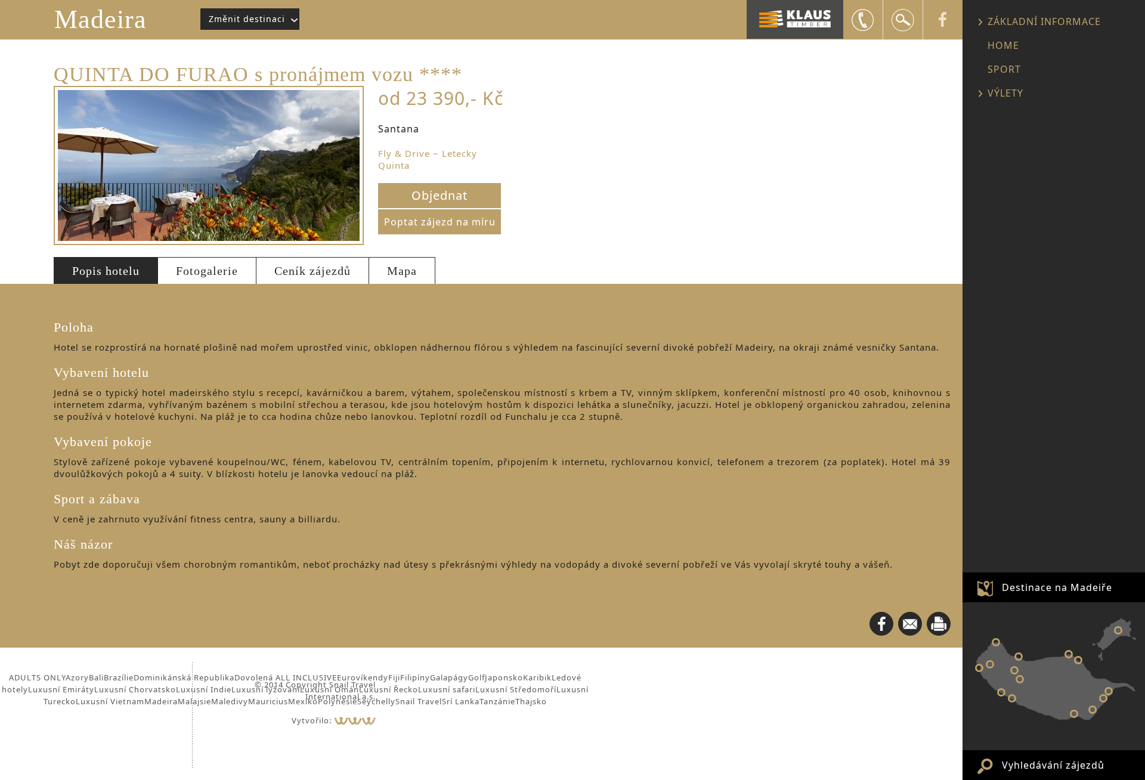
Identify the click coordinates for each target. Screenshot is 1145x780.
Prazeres (990, 664)
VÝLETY (1005, 93)
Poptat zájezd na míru (440, 221)
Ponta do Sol (1012, 698)
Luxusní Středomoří (515, 689)
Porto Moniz (996, 642)
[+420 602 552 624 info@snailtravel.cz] (863, 19)
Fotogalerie (207, 270)
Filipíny (415, 677)
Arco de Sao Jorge (1068, 654)
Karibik (537, 677)
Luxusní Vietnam (110, 701)
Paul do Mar (979, 668)
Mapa (402, 270)
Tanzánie (497, 701)
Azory (77, 677)
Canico (1092, 709)
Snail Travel (418, 701)
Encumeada (1014, 670)
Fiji (394, 677)
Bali (96, 677)
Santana (1078, 660)
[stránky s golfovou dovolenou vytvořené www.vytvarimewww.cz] (355, 720)
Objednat (439, 195)
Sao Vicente (1018, 656)
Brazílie (119, 677)
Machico (1108, 691)
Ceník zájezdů (312, 270)
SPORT (1004, 69)
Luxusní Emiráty (61, 689)
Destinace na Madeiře (1057, 587)
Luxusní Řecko (388, 689)
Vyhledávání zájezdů (1053, 765)
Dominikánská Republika (184, 677)
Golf (476, 677)
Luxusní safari (446, 689)
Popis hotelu (106, 270)
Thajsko (531, 701)
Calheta (1001, 692)
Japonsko (504, 677)
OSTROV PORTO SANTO (1118, 630)
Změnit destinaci (247, 18)
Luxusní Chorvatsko (135, 689)
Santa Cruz (1103, 698)
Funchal (1074, 714)
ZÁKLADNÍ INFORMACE (1044, 21)
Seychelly (376, 701)
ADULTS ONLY (37, 677)
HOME (1003, 45)
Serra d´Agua (1020, 679)
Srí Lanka (460, 701)
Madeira (100, 19)
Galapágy (449, 677)
